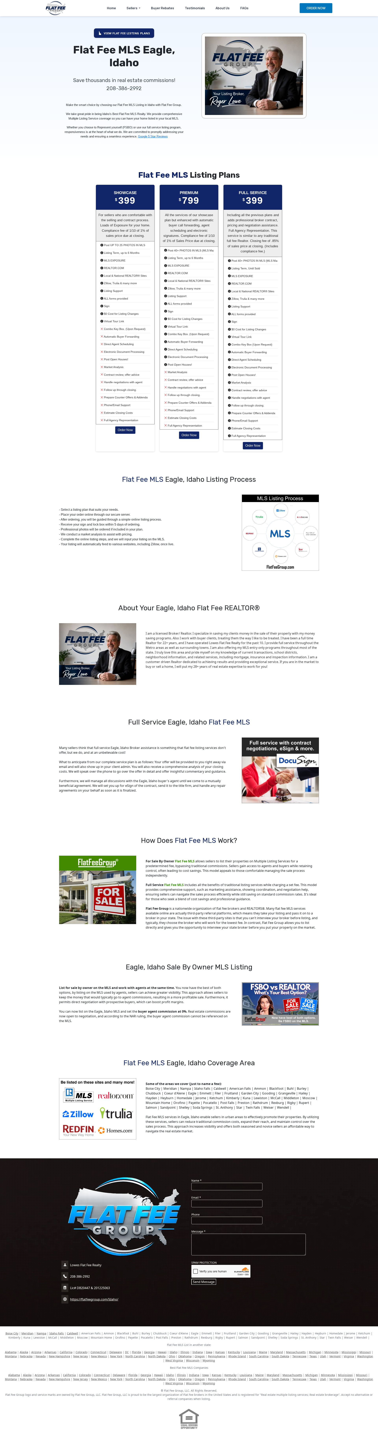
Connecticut (98, 1352)
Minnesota (331, 1352)
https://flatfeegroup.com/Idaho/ (94, 1299)
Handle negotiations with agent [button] (122, 382)
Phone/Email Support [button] (116, 405)
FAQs (244, 8)
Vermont (335, 1356)
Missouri (365, 1352)
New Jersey (80, 1356)
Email (196, 1197)
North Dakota (157, 1356)
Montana (11, 1356)
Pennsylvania (216, 1356)
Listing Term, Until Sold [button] (245, 268)
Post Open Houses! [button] (115, 359)
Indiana (198, 1352)
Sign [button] (106, 306)
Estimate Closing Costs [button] (118, 412)
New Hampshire (59, 1356)
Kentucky (234, 1352)
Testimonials (195, 8)
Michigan (315, 1352)
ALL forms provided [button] (115, 298)
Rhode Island (237, 1356)
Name (196, 1180)
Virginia (349, 1356)
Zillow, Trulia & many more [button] (120, 283)
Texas (313, 1356)
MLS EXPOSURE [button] (114, 260)
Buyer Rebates (162, 8)
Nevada (41, 1356)
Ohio (172, 1356)
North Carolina (135, 1356)
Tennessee (299, 1356)
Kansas (220, 1352)
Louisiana (249, 1352)
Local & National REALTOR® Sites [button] (125, 275)
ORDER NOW (316, 8)
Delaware (115, 1352)
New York (116, 1356)
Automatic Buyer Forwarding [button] (121, 336)
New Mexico (99, 1356)
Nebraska (26, 1356)
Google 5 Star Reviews (153, 136)
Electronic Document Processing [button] (123, 351)
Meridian (27, 1333)
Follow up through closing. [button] (120, 389)
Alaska (24, 1352)
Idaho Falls (56, 1333)
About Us (223, 8)
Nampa (41, 1333)
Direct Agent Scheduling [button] (118, 344)
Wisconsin (192, 1360)
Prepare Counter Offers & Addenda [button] (125, 397)
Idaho (173, 1352)
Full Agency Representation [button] (120, 420)
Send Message (204, 1282)
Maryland (276, 1352)
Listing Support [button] (113, 290)
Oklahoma (185, 1356)
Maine (263, 1352)
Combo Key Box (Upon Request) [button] (251, 344)
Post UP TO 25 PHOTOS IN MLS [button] (124, 245)
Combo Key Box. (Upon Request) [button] (124, 329)
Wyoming (209, 1360)
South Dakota (280, 1356)
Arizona (36, 1352)
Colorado (81, 1352)
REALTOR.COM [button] (113, 268)
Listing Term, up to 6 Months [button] (121, 252)
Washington (365, 1356)
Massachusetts (296, 1352)
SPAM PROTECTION (204, 1262)
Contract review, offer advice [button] (121, 374)
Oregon (200, 1356)
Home (111, 8)
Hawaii (162, 1352)
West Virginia (174, 1360)
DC (127, 1352)
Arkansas (50, 1352)
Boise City (12, 1333)
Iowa (209, 1352)
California (66, 1352)
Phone (195, 1214)
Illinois (185, 1352)
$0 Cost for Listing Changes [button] (121, 313)
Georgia (149, 1352)
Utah (323, 1356)
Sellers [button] (132, 8)
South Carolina (259, 1356)
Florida (136, 1352)
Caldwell (72, 1333)
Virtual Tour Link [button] (113, 321)
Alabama (11, 1352)
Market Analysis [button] (113, 367)
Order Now (125, 430)
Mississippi (349, 1352)
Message (198, 1231)
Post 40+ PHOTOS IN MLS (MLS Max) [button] (191, 250)
